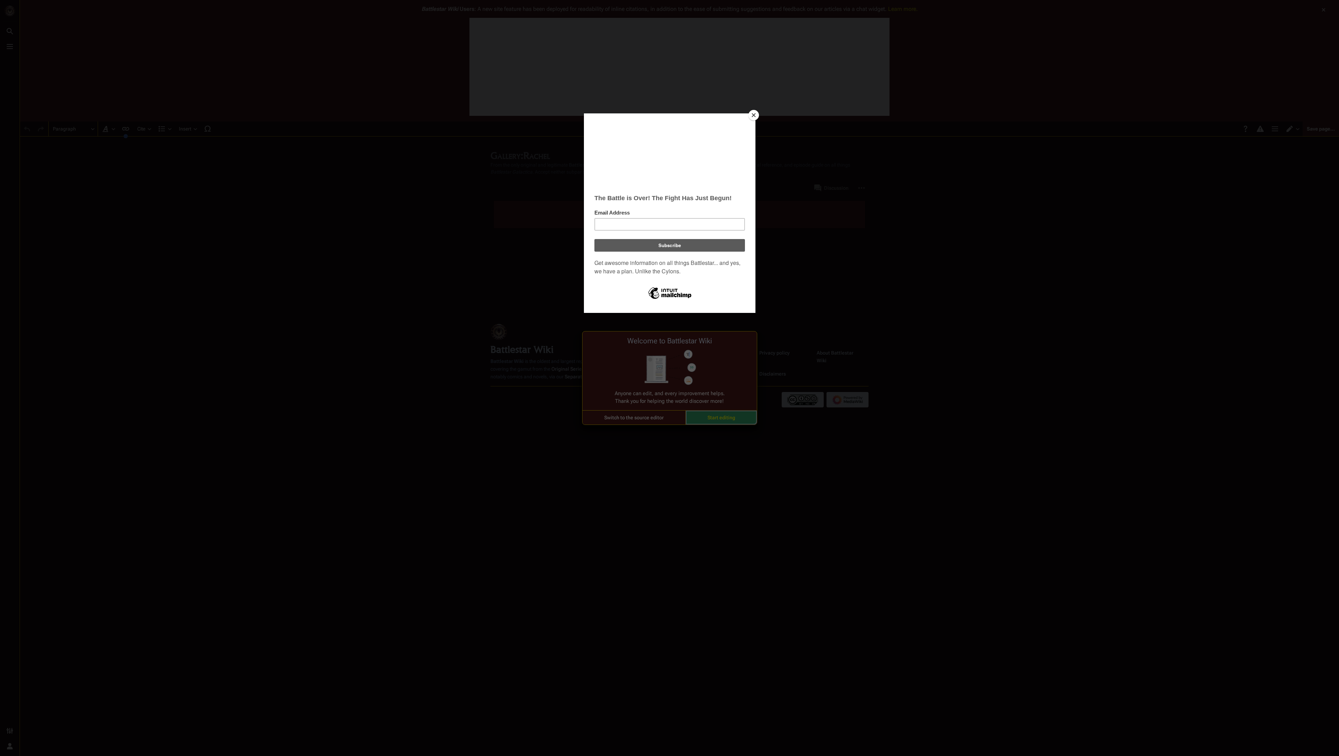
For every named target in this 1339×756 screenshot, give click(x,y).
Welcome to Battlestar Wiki (669, 341)
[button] (634, 418)
